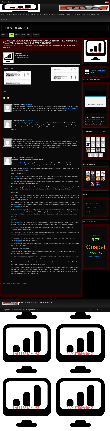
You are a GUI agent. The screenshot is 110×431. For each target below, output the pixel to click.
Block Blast (48, 143)
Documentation (90, 14)
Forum (83, 14)
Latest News (21, 45)
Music (27, 14)
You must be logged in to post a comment (15, 283)
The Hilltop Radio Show (58, 17)
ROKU (98, 14)
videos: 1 (89, 211)
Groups (68, 14)
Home (3, 14)
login (3, 19)
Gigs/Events (47, 14)
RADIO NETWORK (81, 17)
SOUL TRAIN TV (22, 17)
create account (102, 17)
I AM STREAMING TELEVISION (9, 17)
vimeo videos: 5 (91, 207)
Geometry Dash (26, 127)
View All (104, 131)
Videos (33, 14)
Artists (22, 14)
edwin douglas (94, 257)
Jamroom (105, 309)
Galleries (39, 14)
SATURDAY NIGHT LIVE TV (43, 17)
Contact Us (49, 302)
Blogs (54, 14)
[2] (16, 60)
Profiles (16, 14)
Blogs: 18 (89, 203)
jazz (95, 239)
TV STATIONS (31, 17)
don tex (96, 253)
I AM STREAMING (8, 45)
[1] (16, 60)
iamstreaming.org (19, 310)
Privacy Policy (34, 302)
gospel (95, 247)
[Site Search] (11, 19)
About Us (41, 302)
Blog (15, 45)
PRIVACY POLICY (91, 17)
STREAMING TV (71, 17)
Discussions (76, 14)
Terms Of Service (24, 302)
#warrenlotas (96, 235)
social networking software (90, 309)
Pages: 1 (99, 203)
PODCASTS (9, 14)
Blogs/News (61, 14)
